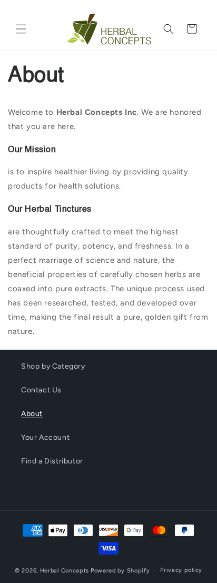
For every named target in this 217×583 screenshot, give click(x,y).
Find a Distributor (52, 461)
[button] (21, 29)
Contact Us (41, 390)
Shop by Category (53, 366)
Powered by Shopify (120, 570)
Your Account (45, 437)
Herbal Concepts (65, 570)
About (32, 413)
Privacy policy (181, 570)
